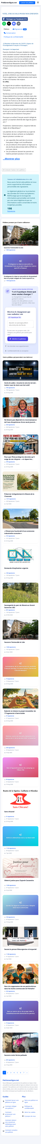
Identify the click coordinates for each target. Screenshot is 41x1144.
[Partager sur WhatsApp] (4, 24)
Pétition (6, 29)
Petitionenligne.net (9, 3)
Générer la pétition (19, 339)
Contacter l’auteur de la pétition (15, 170)
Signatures (20, 29)
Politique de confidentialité (13, 37)
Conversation (11, 33)
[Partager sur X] (9, 24)
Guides (5, 1096)
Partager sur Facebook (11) (16, 19)
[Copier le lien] (19, 24)
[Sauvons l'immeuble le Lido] (20, 239)
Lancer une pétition (27, 2)
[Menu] (38, 3)
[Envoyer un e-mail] (14, 24)
